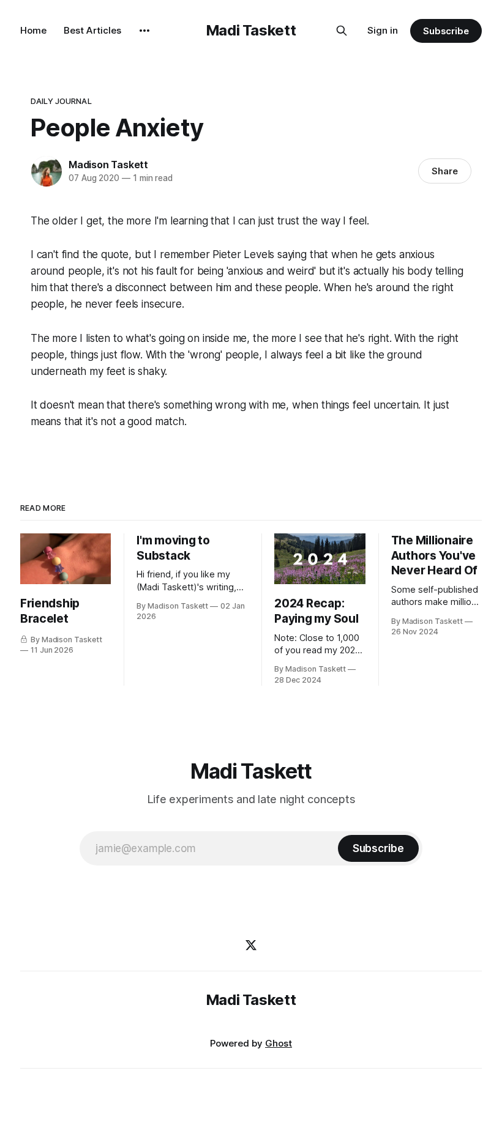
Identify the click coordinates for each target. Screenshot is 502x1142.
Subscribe (446, 31)
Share (445, 171)
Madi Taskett (251, 30)
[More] (144, 30)
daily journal (61, 101)
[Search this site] (341, 30)
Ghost (278, 1043)
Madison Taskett (108, 164)
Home (33, 30)
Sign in (382, 30)
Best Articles (92, 30)
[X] (251, 945)
